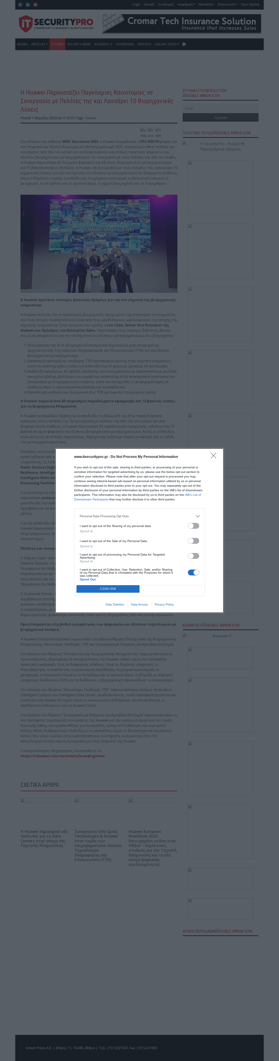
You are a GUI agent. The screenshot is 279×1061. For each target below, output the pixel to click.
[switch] (193, 526)
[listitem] (139, 516)
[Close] (215, 457)
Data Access (139, 604)
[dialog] (139, 531)
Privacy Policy (164, 604)
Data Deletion (114, 604)
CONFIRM (108, 588)
